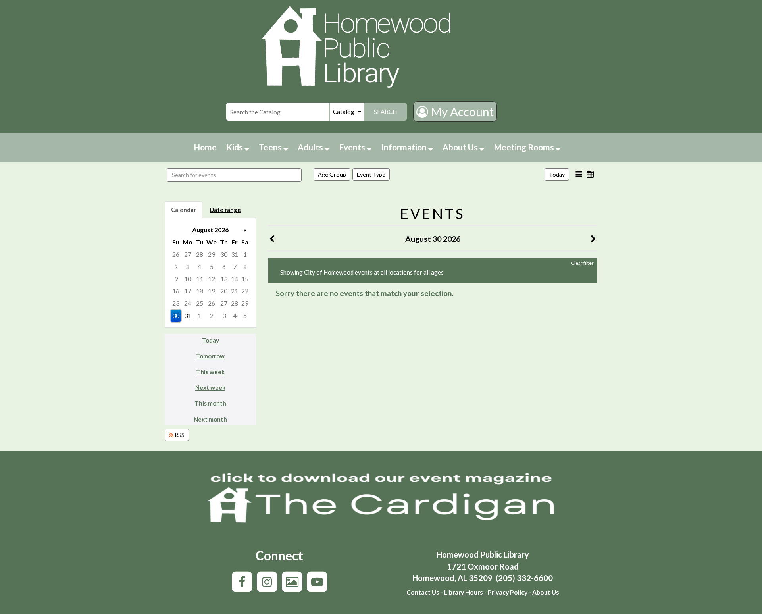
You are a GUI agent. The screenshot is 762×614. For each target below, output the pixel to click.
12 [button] (211, 279)
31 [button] (234, 254)
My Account (461, 111)
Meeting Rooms (525, 147)
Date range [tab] (225, 209)
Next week (210, 387)
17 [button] (187, 290)
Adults (311, 147)
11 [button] (199, 279)
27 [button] (187, 254)
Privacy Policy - (509, 592)
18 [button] (199, 290)
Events (353, 147)
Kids (235, 147)
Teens (271, 147)
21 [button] (234, 290)
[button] (578, 174)
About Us (461, 147)
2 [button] (176, 266)
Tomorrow (210, 356)
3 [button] (187, 266)
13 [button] (223, 279)
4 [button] (199, 266)
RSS (179, 434)
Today (557, 174)
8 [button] (245, 266)
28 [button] (199, 254)
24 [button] (187, 303)
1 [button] (245, 254)
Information (404, 147)
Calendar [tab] (183, 209)
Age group (332, 174)
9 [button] (176, 279)
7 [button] (235, 266)
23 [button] (175, 303)
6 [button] (224, 266)
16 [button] (175, 290)
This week (210, 371)
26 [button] (175, 254)
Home (205, 147)
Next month (210, 419)
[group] (210, 272)
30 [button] (223, 254)
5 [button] (212, 266)
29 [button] (211, 254)
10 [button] (187, 279)
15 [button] (244, 279)
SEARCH (385, 111)
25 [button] (199, 303)
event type (371, 174)
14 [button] (234, 279)
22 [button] (244, 290)
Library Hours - (465, 592)
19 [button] (211, 290)
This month (210, 403)
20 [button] (223, 290)
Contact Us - (424, 592)
